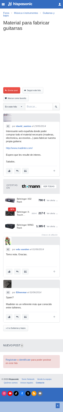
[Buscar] (56, 106)
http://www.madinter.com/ (19, 148)
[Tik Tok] (16, 393)
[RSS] (34, 393)
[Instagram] (4, 393)
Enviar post (13, 90)
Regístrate (11, 360)
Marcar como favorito (17, 98)
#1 (8, 126)
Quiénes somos (11, 383)
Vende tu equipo (44, 379)
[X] (28, 393)
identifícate (25, 360)
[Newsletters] (39, 393)
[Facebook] (22, 393)
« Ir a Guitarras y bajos (16, 328)
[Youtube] (10, 393)
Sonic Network (28, 379)
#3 (8, 292)
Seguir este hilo (34, 90)
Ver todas (48, 186)
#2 (8, 249)
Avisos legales (26, 383)
